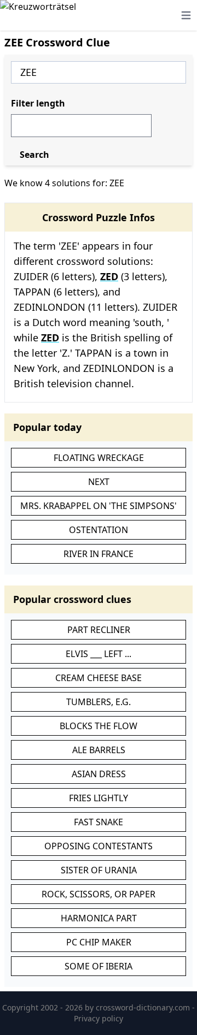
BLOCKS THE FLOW (98, 726)
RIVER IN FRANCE (98, 554)
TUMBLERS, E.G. (98, 702)
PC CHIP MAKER (98, 942)
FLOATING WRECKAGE (99, 458)
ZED (109, 276)
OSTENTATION (98, 530)
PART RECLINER (98, 630)
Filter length (38, 103)
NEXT (98, 482)
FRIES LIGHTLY (98, 798)
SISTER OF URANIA (99, 870)
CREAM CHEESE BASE (98, 678)
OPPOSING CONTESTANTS (98, 846)
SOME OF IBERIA (98, 966)
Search (34, 155)
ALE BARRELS (98, 750)
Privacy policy (98, 1018)
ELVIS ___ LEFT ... (98, 654)
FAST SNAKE (98, 822)
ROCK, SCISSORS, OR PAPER (98, 894)
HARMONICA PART (99, 918)
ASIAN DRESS (99, 774)
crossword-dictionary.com (144, 1007)
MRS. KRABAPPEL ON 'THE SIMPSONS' (98, 506)
